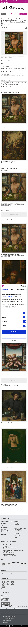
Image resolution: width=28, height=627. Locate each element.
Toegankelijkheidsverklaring (8, 618)
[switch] (24, 317)
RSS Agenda (4, 595)
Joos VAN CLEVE (13, 75)
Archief (15, 527)
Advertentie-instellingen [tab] (21, 289)
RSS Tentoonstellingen (5, 597)
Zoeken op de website (2, 574)
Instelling (3, 534)
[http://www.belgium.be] (9, 564)
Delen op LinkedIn (4, 28)
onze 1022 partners (9, 296)
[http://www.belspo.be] (3, 564)
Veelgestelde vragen (6, 521)
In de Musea (4, 527)
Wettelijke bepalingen (7, 620)
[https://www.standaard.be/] (23, 563)
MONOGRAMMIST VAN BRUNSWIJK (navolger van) (13, 79)
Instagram (12, 584)
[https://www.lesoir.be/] (15, 562)
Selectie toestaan (14, 335)
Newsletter (6, 603)
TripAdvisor (3, 588)
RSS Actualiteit (4, 599)
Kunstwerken (26, 28)
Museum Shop (4, 530)
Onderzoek (17, 521)
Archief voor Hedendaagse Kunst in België (20, 529)
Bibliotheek (16, 523)
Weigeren (14, 340)
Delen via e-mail (6, 28)
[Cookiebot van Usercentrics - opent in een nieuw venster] (20, 286)
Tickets (24, 13)
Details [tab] (11, 289)
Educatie (16, 533)
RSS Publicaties (4, 600)
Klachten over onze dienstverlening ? (10, 616)
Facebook (3, 584)
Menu (3, 13)
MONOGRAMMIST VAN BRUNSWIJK (11, 92)
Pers (15, 537)
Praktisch (3, 523)
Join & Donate (16, 13)
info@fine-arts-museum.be (18, 608)
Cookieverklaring (6, 622)
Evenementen (4, 529)
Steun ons (17, 535)
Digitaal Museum (18, 530)
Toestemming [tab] (5, 289)
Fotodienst (16, 525)
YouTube (8, 584)
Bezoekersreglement (5, 531)
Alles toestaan (14, 331)
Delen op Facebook (2, 28)
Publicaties (16, 524)
